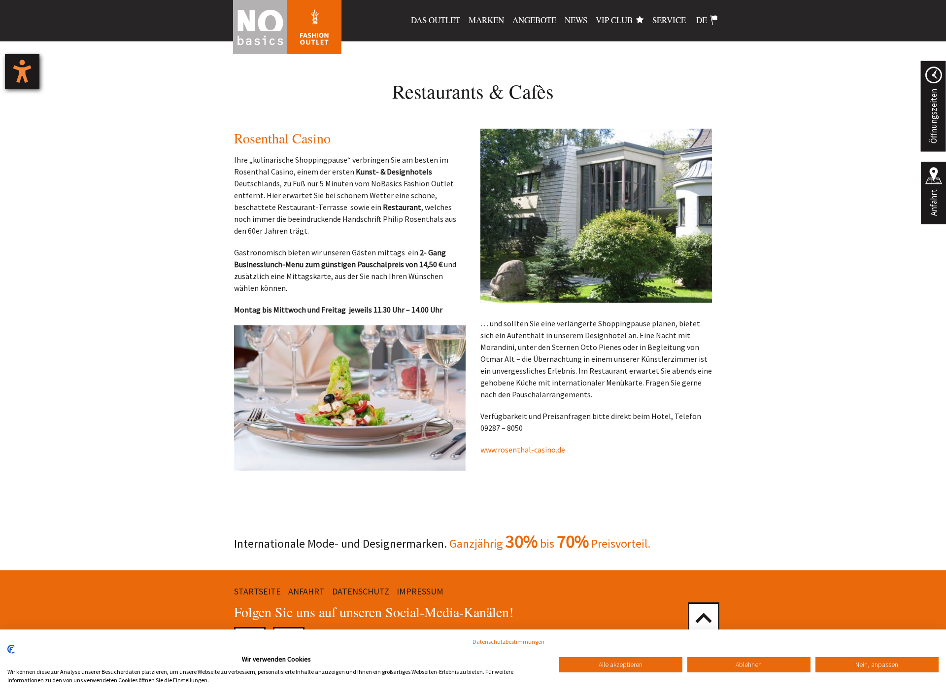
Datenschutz (360, 591)
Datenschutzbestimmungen (508, 641)
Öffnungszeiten (933, 116)
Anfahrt (933, 202)
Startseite (257, 591)
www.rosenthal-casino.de (522, 449)
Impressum (420, 591)
